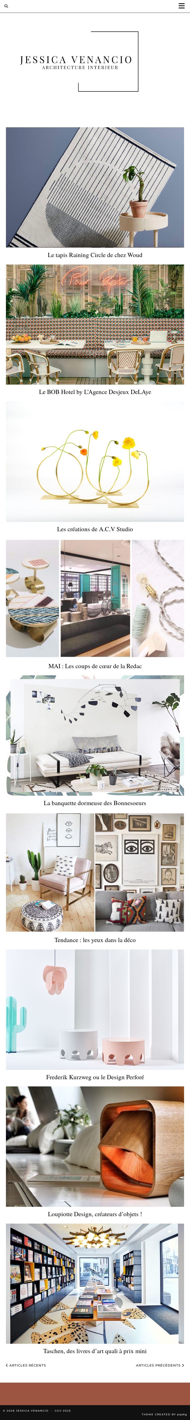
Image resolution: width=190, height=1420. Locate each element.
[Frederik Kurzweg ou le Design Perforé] (95, 1009)
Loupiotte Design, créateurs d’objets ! (95, 1213)
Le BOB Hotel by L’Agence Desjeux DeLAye (95, 391)
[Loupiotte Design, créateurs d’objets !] (95, 1146)
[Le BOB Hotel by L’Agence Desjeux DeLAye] (95, 324)
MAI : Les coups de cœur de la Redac (95, 665)
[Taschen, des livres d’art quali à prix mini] (95, 1284)
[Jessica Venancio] (95, 62)
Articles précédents (159, 1365)
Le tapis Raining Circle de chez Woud (95, 254)
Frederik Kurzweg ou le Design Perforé (95, 1077)
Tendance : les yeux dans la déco (95, 939)
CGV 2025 (63, 1410)
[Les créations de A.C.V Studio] (95, 461)
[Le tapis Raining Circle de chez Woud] (95, 187)
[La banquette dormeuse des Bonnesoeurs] (95, 735)
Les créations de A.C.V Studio (95, 529)
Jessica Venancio (32, 1410)
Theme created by (164, 1414)
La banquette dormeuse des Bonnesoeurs (95, 802)
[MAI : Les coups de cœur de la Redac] (95, 598)
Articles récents (27, 1365)
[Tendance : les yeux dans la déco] (95, 873)
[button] (183, 6)
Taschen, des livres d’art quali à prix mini (95, 1350)
